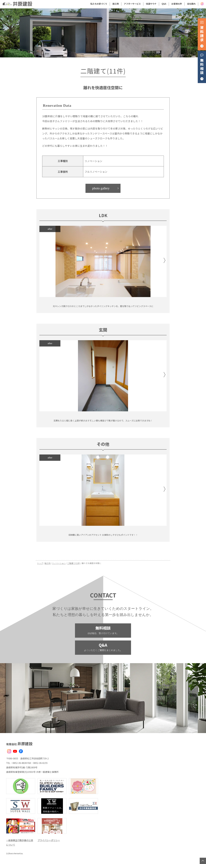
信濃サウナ (151, 3)
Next (164, 260)
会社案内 (191, 3)
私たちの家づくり (98, 3)
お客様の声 (176, 3)
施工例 (115, 3)
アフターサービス (132, 3)
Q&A (164, 3)
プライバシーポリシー (49, 840)
